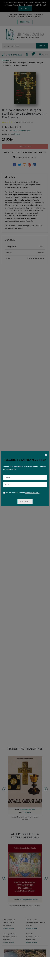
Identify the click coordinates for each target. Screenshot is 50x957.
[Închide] (46, 454)
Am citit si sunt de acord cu (22, 493)
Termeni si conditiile (32, 493)
